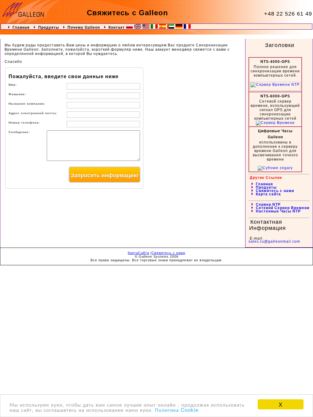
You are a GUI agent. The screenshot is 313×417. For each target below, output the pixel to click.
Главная (21, 27)
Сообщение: (19, 132)
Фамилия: (17, 94)
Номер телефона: (24, 122)
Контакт (117, 27)
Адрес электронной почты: (33, 113)
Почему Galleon (84, 27)
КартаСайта (138, 253)
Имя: (13, 84)
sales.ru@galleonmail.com (274, 241)
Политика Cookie (176, 409)
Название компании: (27, 103)
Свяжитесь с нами (168, 253)
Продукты (48, 27)
